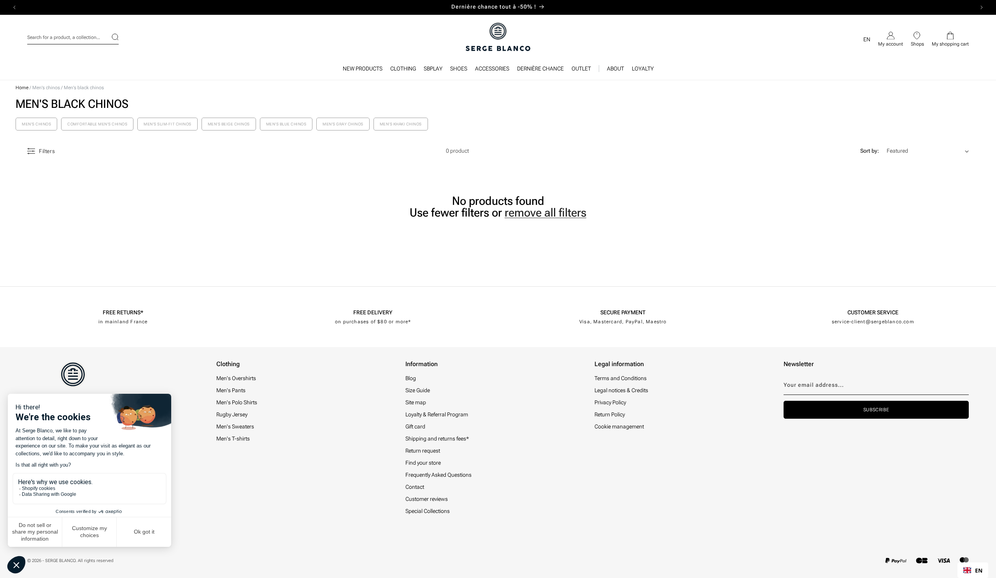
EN (978, 570)
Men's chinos (46, 87)
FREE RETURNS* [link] (123, 312)
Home (22, 87)
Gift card (415, 426)
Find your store (423, 463)
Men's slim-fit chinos (167, 124)
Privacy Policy (610, 402)
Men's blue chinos (286, 124)
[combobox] (73, 36)
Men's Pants (230, 390)
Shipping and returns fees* (437, 438)
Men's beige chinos (229, 124)
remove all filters (545, 213)
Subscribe (876, 409)
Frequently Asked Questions (438, 475)
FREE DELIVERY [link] (373, 312)
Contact (414, 487)
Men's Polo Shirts (236, 402)
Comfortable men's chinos (97, 124)
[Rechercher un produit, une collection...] (110, 37)
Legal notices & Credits (621, 390)
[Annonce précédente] (14, 7)
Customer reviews (426, 499)
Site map (415, 402)
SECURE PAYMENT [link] (622, 312)
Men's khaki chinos (401, 124)
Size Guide (417, 390)
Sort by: (869, 151)
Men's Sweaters (235, 426)
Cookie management (619, 426)
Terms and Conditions (620, 378)
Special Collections (427, 511)
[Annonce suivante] (981, 7)
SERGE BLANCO (60, 560)
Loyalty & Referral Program (436, 414)
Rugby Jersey (231, 414)
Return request (422, 451)
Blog (410, 378)
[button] (403, 70)
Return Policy (609, 414)
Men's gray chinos (343, 124)
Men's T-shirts (233, 438)
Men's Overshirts (236, 378)
